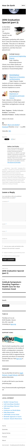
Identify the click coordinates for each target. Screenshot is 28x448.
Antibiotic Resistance (20, 169)
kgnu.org (13, 324)
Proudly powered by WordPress (17, 445)
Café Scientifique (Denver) (11, 406)
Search (4, 300)
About (4, 440)
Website (4, 238)
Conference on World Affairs (12, 410)
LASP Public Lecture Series (11, 414)
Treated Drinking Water (14, 182)
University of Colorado (12, 183)
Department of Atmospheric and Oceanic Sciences (16, 96)
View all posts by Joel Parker (14, 162)
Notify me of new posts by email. (12, 255)
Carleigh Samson (11, 171)
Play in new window (13, 125)
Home (4, 426)
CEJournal (6, 408)
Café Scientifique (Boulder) (12, 404)
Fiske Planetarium (9, 412)
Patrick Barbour (14, 75)
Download (5, 127)
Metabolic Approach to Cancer (12, 416)
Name (4, 224)
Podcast (4, 436)
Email (4, 231)
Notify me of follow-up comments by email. (14, 252)
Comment (5, 201)
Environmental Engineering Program (11, 176)
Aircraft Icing (12, 169)
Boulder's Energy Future (11, 402)
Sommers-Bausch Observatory (13, 418)
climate (17, 171)
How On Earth (8, 5)
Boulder (4, 171)
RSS (10, 131)
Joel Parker (7, 168)
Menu (23, 5)
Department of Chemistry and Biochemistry (13, 174)
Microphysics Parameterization (13, 179)
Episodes (20, 168)
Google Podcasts (13, 375)
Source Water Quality (12, 180)
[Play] (14, 123)
